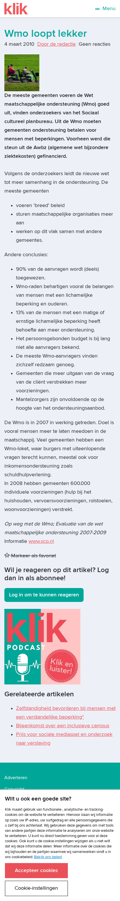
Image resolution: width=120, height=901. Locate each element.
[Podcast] (42, 646)
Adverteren (15, 778)
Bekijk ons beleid (48, 857)
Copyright (14, 789)
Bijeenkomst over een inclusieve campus (62, 726)
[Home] (16, 8)
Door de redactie (56, 44)
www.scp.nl (41, 541)
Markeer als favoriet (33, 556)
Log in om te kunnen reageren (44, 595)
